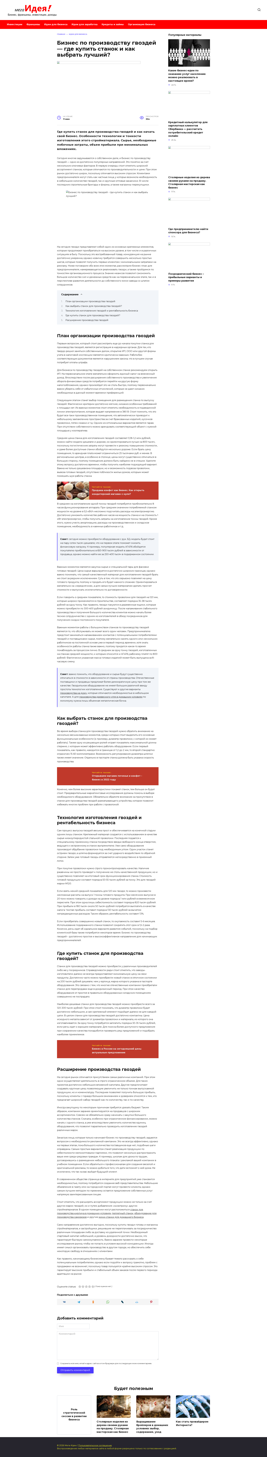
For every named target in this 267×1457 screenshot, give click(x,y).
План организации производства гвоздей (90, 301)
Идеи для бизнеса (55, 24)
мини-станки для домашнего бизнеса (121, 1217)
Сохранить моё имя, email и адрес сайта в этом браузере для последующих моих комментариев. (106, 1363)
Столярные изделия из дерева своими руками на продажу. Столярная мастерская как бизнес (189, 182)
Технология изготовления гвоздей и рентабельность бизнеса (101, 310)
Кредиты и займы (113, 24)
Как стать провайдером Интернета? (192, 1423)
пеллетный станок (122, 1213)
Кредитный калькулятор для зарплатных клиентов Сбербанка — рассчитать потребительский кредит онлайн (187, 129)
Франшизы (33, 24)
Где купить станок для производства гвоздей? (92, 315)
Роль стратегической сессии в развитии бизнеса (74, 1414)
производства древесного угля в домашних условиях (110, 697)
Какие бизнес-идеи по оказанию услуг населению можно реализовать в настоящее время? (187, 75)
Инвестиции (14, 24)
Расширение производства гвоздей (86, 320)
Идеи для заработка (84, 24)
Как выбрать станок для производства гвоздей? (93, 306)
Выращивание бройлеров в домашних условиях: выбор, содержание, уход (152, 1426)
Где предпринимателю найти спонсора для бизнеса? (188, 230)
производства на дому (73, 693)
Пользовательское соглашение (95, 1445)
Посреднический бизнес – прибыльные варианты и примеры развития (186, 277)
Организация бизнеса (141, 24)
